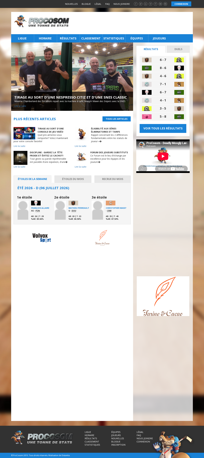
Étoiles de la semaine (32, 179)
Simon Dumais (113, 208)
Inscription (118, 444)
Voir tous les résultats (162, 128)
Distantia (66, 455)
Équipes (136, 38)
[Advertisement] (132, 23)
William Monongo (41, 208)
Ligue (22, 38)
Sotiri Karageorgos (76, 209)
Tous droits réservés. (38, 455)
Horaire (45, 38)
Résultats (68, 38)
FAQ (107, 3)
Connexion (143, 441)
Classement (91, 38)
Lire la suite (20, 105)
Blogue (86, 3)
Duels (178, 49)
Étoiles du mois (73, 179)
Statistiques (113, 38)
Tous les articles (116, 118)
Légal (98, 3)
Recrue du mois (112, 179)
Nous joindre (121, 3)
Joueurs (159, 38)
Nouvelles (71, 3)
